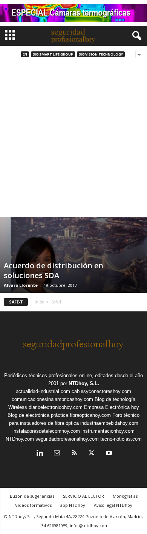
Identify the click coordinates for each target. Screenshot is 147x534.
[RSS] (74, 454)
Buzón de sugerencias (32, 496)
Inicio (39, 302)
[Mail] (57, 454)
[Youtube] (108, 454)
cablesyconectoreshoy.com (101, 391)
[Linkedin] (39, 454)
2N (25, 54)
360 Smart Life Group (53, 54)
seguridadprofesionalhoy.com (67, 439)
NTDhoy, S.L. (84, 383)
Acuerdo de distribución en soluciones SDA (53, 270)
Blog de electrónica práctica (38, 415)
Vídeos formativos (33, 505)
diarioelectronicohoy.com (56, 407)
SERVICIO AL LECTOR (83, 496)
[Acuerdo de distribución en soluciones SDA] (73, 290)
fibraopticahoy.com (90, 415)
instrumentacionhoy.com (108, 431)
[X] (91, 454)
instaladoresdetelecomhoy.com (46, 431)
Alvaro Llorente (21, 285)
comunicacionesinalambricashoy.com (52, 399)
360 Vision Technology (101, 54)
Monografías (125, 496)
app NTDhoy (72, 505)
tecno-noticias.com (121, 439)
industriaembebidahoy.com (109, 423)
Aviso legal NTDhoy (113, 505)
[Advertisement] (73, 140)
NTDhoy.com (20, 439)
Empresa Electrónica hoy (111, 407)
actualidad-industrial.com (43, 391)
